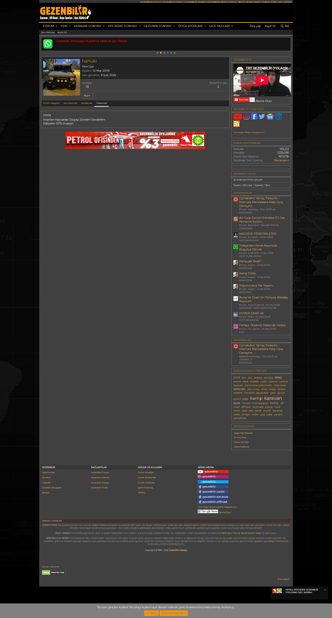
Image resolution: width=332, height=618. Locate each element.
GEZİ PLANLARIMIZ (250, 256)
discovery (253, 389)
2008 (236, 377)
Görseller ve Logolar (51, 487)
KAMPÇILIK (245, 268)
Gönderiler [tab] (86, 103)
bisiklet (254, 381)
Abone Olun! (225, 512)
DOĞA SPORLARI (190, 26)
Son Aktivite (48, 32)
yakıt (269, 414)
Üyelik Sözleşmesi (147, 477)
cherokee (280, 385)
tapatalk (277, 410)
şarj (251, 410)
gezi (273, 392)
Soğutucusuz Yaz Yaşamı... (256, 285)
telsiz (236, 414)
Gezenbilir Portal (99, 487)
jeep (245, 399)
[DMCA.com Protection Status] (53, 574)
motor (274, 403)
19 (87, 87)
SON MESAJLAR (242, 192)
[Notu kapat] (324, 590)
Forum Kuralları (146, 472)
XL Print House (240, 437)
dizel (264, 389)
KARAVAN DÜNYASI (87, 26)
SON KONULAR (242, 339)
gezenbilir (262, 392)
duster (281, 389)
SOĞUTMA (245, 292)
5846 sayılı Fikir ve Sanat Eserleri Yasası (241, 533)
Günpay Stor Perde (241, 442)
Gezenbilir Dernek (100, 477)
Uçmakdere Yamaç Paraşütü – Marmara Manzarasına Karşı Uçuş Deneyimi (261, 202)
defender (239, 389)
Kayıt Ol (62, 32)
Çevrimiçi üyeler (244, 173)
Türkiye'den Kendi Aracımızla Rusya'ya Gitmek (258, 247)
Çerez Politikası (145, 487)
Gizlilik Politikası (146, 482)
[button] (56, 26)
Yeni (64, 26)
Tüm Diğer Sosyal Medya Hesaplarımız (217, 507)
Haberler (46, 482)
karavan (273, 398)
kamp (256, 398)
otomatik (257, 407)
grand (237, 398)
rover (236, 410)
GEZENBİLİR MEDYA (218, 2)
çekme (273, 381)
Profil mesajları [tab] (51, 103)
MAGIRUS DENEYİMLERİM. (258, 233)
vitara (255, 414)
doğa (272, 389)
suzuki (267, 410)
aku (250, 377)
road (277, 407)
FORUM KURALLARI (272, 2)
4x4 (244, 377)
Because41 (281, 160)
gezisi (281, 392)
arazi (245, 381)
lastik (236, 403)
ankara (258, 377)
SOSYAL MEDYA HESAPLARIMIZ (245, 2)
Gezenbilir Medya (100, 482)
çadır (264, 381)
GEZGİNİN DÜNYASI (158, 26)
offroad (245, 407)
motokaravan (260, 403)
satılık (258, 410)
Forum (48, 26)
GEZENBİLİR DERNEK (195, 2)
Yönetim (46, 477)
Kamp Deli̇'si (247, 273)
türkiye (246, 414)
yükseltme (239, 418)
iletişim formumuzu (278, 541)
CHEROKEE (246, 228)
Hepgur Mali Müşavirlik (243, 433)
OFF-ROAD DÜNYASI (122, 26)
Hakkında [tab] (101, 103)
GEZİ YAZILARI (219, 26)
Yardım (141, 492)
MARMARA (245, 212)
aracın (237, 381)
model (246, 403)
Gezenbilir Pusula (100, 472)
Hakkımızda (48, 472)
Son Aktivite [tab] (70, 103)
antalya (268, 377)
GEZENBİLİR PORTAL (173, 2)
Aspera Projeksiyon (241, 447)
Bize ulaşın (283, 579)
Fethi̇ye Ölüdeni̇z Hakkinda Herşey (262, 325)
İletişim (45, 492)
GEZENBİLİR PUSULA (150, 2)
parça (268, 407)
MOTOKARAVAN (249, 240)
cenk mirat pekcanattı (258, 385)
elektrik (238, 392)
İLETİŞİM (287, 2)
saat (244, 410)
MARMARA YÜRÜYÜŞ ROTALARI (257, 307)
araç (278, 377)
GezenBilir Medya (178, 550)
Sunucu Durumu (50, 566)
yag (262, 414)
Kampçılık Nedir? (250, 261)
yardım (278, 414)
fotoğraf (249, 392)
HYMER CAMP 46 (251, 313)
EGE (241, 332)
